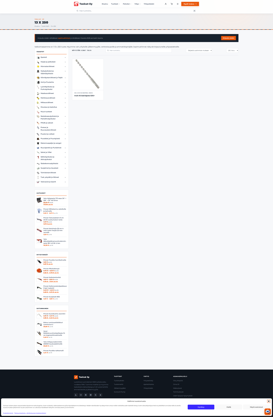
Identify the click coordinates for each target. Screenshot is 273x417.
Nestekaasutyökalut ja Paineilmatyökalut (50, 117)
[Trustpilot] (100, 395)
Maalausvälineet (47, 93)
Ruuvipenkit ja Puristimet (51, 148)
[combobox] (135, 11)
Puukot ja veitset (47, 134)
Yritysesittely (148, 381)
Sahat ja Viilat (46, 152)
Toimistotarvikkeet (48, 173)
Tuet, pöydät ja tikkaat (50, 177)
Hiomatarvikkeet (47, 66)
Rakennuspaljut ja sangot (51, 143)
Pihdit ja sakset (47, 123)
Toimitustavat (178, 392)
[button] (269, 401)
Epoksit (44, 57)
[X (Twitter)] (95, 395)
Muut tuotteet (46, 112)
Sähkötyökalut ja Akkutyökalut (47, 158)
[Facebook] (86, 395)
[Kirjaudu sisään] (165, 4)
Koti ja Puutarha (47, 82)
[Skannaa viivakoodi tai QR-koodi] (194, 11)
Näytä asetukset (256, 407)
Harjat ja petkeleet (48, 62)
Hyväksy (201, 407)
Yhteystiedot (149, 4)
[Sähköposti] (81, 395)
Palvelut (126, 4)
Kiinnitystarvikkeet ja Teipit (51, 78)
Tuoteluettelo (119, 381)
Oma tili (176, 384)
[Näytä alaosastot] (65, 57)
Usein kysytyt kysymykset (182, 396)
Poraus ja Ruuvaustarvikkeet (48, 128)
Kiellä (229, 407)
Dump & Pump (119, 392)
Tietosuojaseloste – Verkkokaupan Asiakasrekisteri (30, 413)
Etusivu (105, 4)
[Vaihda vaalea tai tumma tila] (177, 4)
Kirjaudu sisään (228, 38)
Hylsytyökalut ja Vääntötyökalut (47, 72)
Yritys (136, 4)
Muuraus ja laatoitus (49, 107)
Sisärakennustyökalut (49, 163)
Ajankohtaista (149, 384)
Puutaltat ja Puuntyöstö (50, 139)
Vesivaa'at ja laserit (48, 182)
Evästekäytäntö (8, 413)
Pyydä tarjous (189, 4)
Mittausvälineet (47, 102)
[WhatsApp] (76, 395)
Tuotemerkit (118, 384)
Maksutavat (177, 388)
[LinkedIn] (91, 395)
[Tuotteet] (171, 4)
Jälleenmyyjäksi (120, 388)
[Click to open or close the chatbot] (267, 411)
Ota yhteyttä (178, 381)
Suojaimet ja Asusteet (49, 168)
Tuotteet (114, 4)
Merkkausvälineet (48, 98)
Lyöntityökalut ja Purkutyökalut (47, 88)
